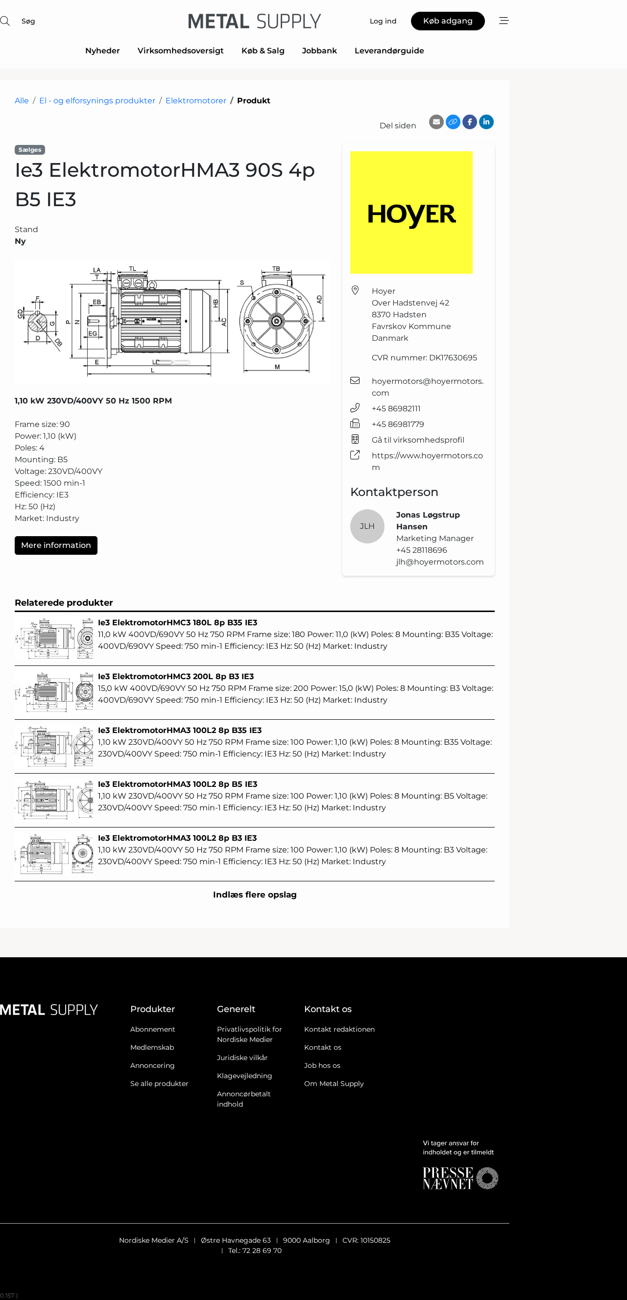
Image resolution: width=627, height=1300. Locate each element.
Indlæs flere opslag (255, 894)
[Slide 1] (164, 362)
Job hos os (322, 1065)
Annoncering (152, 1065)
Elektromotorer (196, 100)
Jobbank (319, 50)
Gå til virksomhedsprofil (418, 440)
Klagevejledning (244, 1075)
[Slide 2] (181, 362)
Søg (28, 21)
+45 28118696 (421, 550)
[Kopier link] (453, 122)
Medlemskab (152, 1047)
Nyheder (102, 50)
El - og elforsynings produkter (97, 100)
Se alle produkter (159, 1083)
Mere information (56, 545)
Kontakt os (322, 1047)
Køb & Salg (263, 50)
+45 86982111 (396, 408)
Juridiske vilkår (242, 1057)
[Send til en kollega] (436, 122)
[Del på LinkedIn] (486, 122)
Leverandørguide (389, 50)
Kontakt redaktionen (339, 1029)
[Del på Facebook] (469, 122)
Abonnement (152, 1029)
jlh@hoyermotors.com (440, 562)
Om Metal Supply (334, 1083)
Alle (22, 100)
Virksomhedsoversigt (181, 50)
